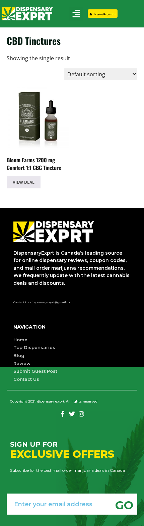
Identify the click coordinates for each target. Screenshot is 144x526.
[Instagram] (81, 414)
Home (20, 339)
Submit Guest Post (35, 371)
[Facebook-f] (63, 414)
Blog (18, 355)
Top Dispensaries (34, 347)
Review (21, 363)
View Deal (23, 182)
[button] (76, 14)
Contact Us (26, 379)
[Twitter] (72, 414)
